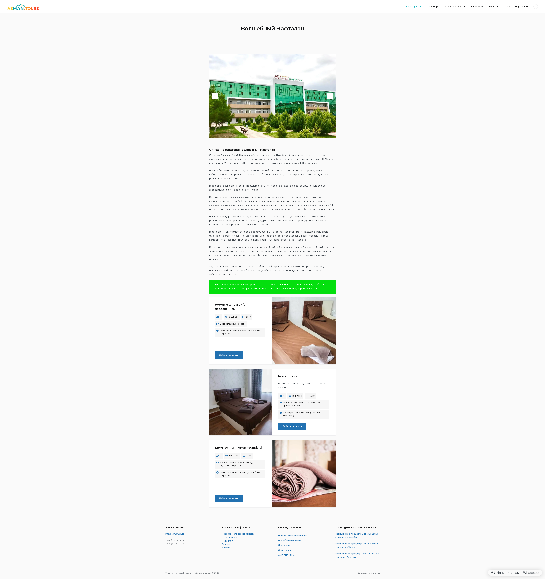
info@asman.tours (174, 534)
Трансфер (432, 6)
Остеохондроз (229, 537)
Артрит (226, 547)
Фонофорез (284, 550)
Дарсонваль (284, 545)
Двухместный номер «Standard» (239, 447)
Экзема (226, 544)
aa (379, 573)
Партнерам (521, 6)
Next (330, 96)
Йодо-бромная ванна (289, 540)
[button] (515, 573)
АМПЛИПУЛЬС (286, 555)
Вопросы (475, 6)
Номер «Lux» (287, 376)
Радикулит (227, 541)
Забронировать (229, 355)
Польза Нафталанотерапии (292, 535)
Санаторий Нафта (366, 573)
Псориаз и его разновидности (238, 534)
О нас (507, 6)
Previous (215, 96)
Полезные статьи (452, 6)
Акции (491, 6)
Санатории (412, 6)
